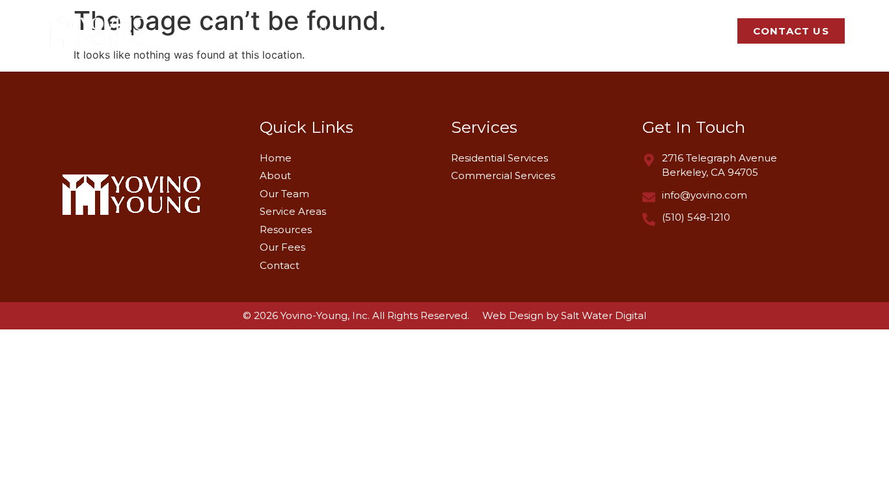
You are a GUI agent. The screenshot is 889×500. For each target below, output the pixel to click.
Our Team (411, 31)
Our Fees (650, 31)
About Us (340, 31)
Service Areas (571, 31)
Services (479, 31)
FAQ (707, 31)
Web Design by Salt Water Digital (564, 315)
